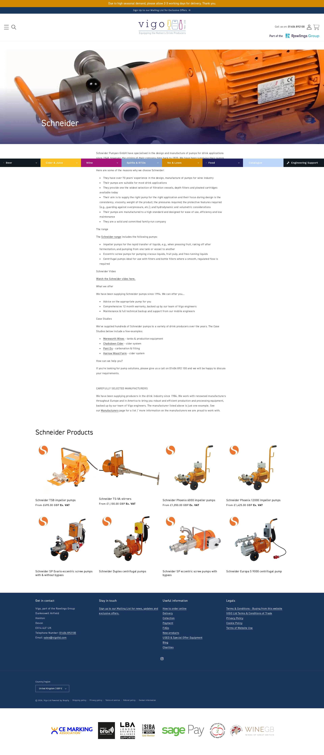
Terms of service (112, 700)
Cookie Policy (234, 623)
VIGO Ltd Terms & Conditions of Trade (249, 613)
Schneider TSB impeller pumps (55, 500)
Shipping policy (79, 700)
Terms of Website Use (239, 628)
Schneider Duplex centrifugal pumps (122, 571)
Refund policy (129, 700)
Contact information (147, 700)
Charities (168, 647)
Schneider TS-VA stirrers (115, 499)
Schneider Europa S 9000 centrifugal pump (254, 571)
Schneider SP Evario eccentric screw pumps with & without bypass (64, 573)
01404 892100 (296, 26)
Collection (169, 618)
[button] (6, 27)
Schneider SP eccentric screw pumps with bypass (190, 573)
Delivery (168, 613)
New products (171, 633)
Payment (168, 623)
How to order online (174, 608)
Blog (165, 642)
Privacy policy (96, 700)
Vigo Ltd (47, 700)
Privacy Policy (234, 618)
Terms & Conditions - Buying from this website (254, 608)
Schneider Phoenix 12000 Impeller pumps (253, 500)
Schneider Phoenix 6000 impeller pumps (189, 500)
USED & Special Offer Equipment (182, 637)
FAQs (166, 628)
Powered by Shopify (60, 700)
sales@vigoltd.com (55, 637)
